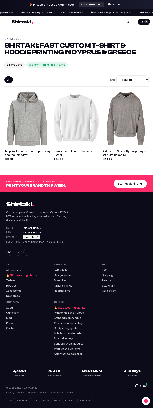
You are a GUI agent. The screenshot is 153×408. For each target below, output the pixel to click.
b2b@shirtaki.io (32, 232)
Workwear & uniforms (67, 348)
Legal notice (56, 392)
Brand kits (60, 280)
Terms (20, 392)
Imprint (70, 392)
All (8, 79)
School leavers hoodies (68, 343)
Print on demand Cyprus (69, 312)
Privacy (10, 392)
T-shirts (10, 280)
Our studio (12, 312)
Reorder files (62, 290)
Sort (112, 79)
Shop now (115, 4)
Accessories (13, 290)
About (9, 307)
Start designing (128, 183)
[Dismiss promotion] (148, 4)
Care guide (109, 290)
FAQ (104, 270)
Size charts (109, 285)
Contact (11, 328)
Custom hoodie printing (68, 323)
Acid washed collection (68, 353)
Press (9, 323)
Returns (106, 280)
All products (13, 270)
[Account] (134, 22)
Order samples (63, 285)
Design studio (62, 275)
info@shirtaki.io (32, 227)
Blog (9, 317)
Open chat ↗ (31, 237)
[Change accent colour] (146, 401)
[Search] (128, 22)
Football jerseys (64, 338)
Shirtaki (20, 204)
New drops (13, 295)
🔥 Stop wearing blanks (21, 275)
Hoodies (11, 285)
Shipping (107, 275)
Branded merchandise (67, 317)
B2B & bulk (60, 270)
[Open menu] (6, 22)
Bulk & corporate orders (69, 333)
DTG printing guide (65, 328)
